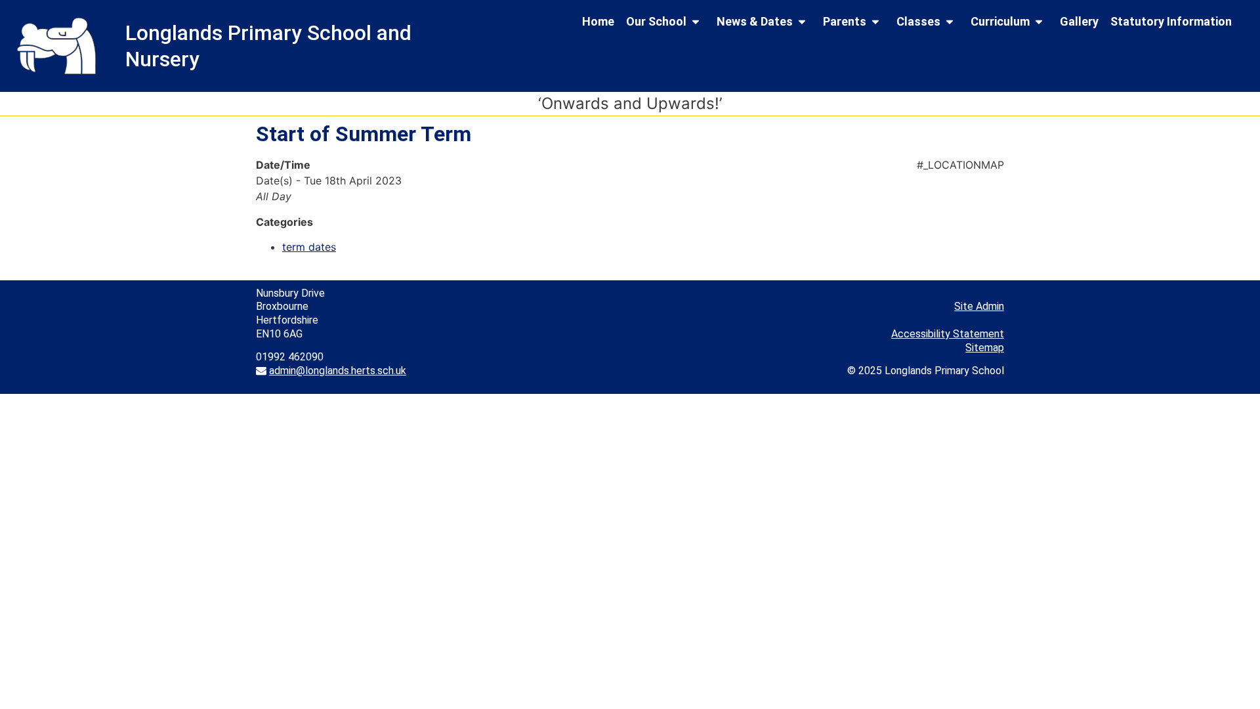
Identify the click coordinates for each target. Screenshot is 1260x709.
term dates (309, 246)
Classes (918, 21)
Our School (656, 21)
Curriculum (1000, 21)
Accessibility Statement (947, 334)
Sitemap (984, 347)
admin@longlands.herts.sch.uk (337, 370)
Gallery (1079, 21)
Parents (844, 21)
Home (598, 21)
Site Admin (979, 306)
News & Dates (755, 21)
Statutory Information (1171, 21)
